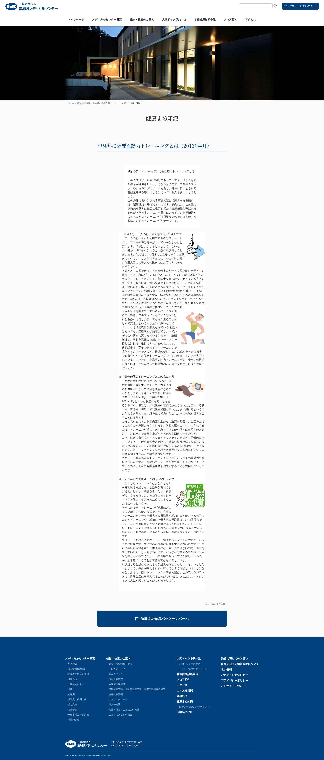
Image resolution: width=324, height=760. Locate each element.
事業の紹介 (73, 719)
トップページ (76, 19)
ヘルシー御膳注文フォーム (193, 669)
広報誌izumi (184, 712)
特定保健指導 (116, 679)
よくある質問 (185, 690)
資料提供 (182, 696)
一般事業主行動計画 (78, 714)
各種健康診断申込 (205, 19)
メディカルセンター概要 (107, 19)
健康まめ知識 (185, 701)
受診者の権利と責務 (78, 674)
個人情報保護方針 (77, 669)
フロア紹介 (230, 19)
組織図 (71, 694)
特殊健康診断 (116, 694)
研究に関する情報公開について (240, 663)
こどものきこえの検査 (120, 714)
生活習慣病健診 (117, 684)
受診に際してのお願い (234, 658)
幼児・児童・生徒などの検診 (124, 709)
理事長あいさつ (76, 684)
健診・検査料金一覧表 (120, 663)
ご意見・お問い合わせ (302, 6)
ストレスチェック (118, 699)
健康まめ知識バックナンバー (194, 706)
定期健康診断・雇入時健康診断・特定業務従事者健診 (137, 689)
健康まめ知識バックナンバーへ (165, 619)
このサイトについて (233, 685)
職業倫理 (72, 679)
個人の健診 (114, 704)
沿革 (70, 689)
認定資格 (72, 704)
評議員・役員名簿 (77, 699)
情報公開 (72, 709)
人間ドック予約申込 (174, 19)
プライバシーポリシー (234, 680)
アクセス (250, 19)
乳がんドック (116, 674)
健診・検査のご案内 (142, 19)
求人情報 (226, 669)
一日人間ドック (117, 669)
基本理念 (72, 663)
